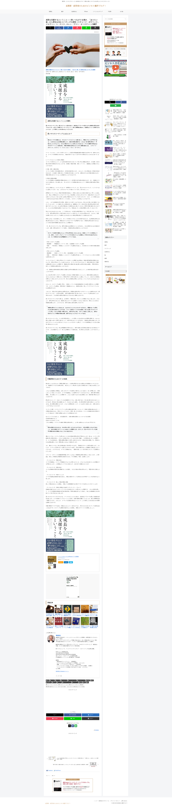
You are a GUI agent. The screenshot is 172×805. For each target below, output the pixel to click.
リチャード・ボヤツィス (74, 684)
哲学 (48, 680)
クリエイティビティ (67, 682)
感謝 (81, 682)
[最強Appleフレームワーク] (72, 785)
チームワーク (64, 680)
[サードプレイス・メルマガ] (115, 50)
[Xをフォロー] (57, 676)
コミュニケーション (72, 680)
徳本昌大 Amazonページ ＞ (62, 671)
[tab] (49, 770)
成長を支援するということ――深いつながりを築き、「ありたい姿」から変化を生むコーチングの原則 (65, 686)
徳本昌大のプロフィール (104, 800)
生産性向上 (49, 682)
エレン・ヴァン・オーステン (52, 684)
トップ (95, 800)
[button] (95, 27)
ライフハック (75, 682)
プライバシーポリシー (115, 800)
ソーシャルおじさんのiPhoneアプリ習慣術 (68, 556)
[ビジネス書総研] (115, 67)
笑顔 (85, 682)
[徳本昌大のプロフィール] (116, 279)
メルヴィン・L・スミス (64, 684)
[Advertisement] (73, 700)
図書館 (70, 562)
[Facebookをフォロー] (59, 676)
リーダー (52, 680)
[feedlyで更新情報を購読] (61, 676)
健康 (106, 258)
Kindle (66, 562)
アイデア (59, 682)
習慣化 (88, 680)
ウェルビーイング (81, 680)
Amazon (60, 562)
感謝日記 (107, 261)
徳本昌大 (58, 635)
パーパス (58, 680)
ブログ (55, 682)
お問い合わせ (124, 800)
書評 (92, 680)
